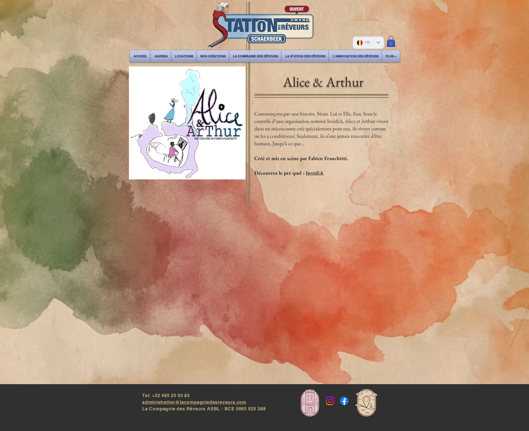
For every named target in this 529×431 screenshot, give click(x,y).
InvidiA (314, 172)
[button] (391, 41)
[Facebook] (344, 400)
